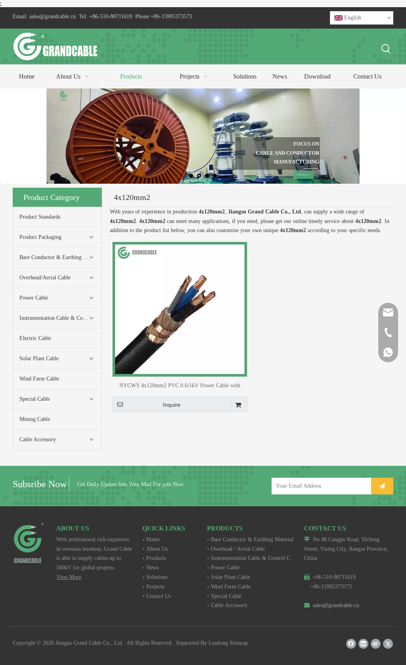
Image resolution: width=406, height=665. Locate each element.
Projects (155, 587)
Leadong (218, 643)
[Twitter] (388, 644)
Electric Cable (35, 338)
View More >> (302, 174)
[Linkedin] (363, 644)
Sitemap (239, 643)
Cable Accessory (37, 439)
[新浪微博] (376, 644)
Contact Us (158, 596)
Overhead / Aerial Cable (238, 549)
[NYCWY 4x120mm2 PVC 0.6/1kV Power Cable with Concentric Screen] (180, 309)
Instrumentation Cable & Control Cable (60, 318)
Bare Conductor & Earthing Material (60, 257)
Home (153, 539)
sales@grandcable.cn (52, 16)
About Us (157, 549)
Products (156, 558)
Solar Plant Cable (39, 358)
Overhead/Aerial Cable (45, 278)
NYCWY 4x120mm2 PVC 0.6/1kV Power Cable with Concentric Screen (179, 385)
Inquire (171, 405)
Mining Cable (34, 419)
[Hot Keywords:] (386, 49)
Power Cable (33, 298)
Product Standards (39, 217)
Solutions (156, 577)
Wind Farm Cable (39, 379)
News (152, 568)
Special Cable (34, 399)
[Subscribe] (382, 486)
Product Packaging (40, 237)
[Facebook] (351, 644)
